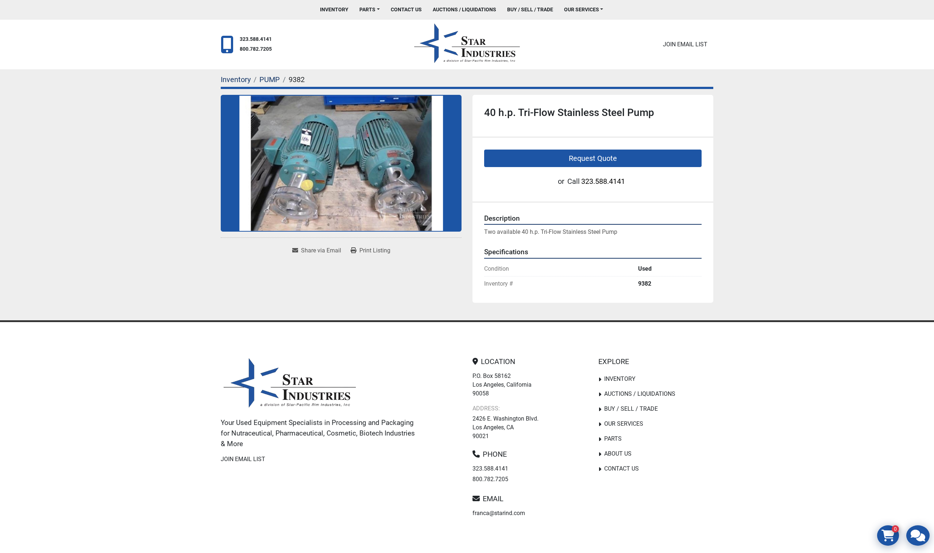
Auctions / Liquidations (464, 9)
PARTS (367, 9)
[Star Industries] (290, 384)
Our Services (581, 9)
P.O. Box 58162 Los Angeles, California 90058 (502, 384)
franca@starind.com (498, 513)
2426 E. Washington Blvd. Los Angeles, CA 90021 (505, 427)
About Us (618, 453)
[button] (369, 9)
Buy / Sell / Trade (530, 9)
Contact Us (406, 9)
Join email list (685, 44)
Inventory (334, 9)
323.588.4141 (256, 39)
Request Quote (593, 158)
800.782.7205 (256, 49)
